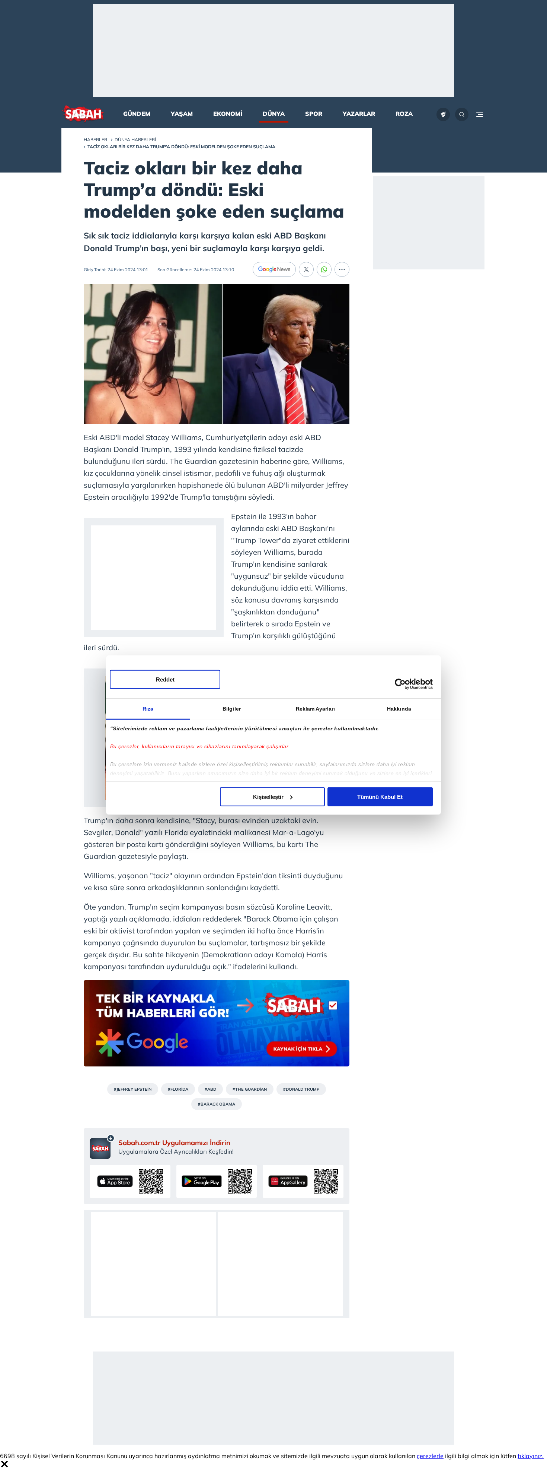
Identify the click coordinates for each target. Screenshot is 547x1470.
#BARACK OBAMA (216, 1104)
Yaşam (182, 113)
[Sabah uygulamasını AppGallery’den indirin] (303, 1181)
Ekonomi (227, 113)
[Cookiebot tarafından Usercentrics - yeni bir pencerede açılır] (400, 684)
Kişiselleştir (268, 796)
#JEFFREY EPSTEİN (132, 1089)
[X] (306, 269)
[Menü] (480, 114)
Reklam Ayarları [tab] (315, 708)
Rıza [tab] (148, 708)
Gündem (136, 113)
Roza (404, 113)
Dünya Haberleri (135, 139)
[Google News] (274, 269)
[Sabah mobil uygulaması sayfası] (102, 1146)
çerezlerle (430, 1456)
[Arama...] (461, 114)
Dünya (274, 113)
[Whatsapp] (324, 269)
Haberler (95, 139)
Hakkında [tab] (399, 708)
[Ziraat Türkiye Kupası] (443, 114)
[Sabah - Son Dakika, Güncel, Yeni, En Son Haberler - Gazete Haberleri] (83, 114)
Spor (313, 113)
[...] (342, 269)
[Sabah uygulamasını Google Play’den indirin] (216, 1181)
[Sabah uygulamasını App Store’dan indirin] (130, 1181)
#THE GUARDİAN (250, 1089)
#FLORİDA (178, 1089)
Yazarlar (359, 113)
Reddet (165, 679)
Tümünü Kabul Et (380, 796)
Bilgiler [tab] (232, 708)
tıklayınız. (531, 1456)
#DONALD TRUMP (301, 1089)
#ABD (210, 1089)
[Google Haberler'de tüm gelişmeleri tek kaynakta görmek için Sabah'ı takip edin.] (216, 1027)
